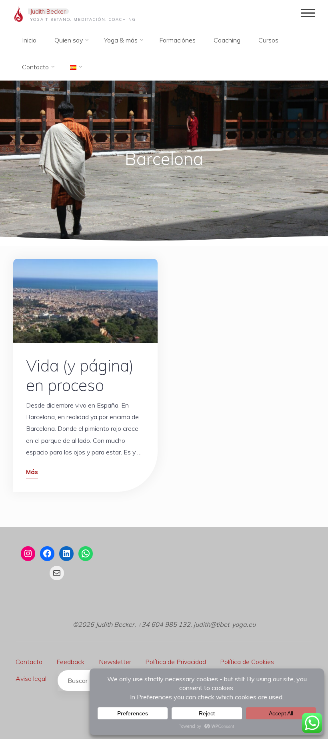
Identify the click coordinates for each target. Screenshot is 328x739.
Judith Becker (48, 11)
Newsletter (115, 662)
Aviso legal (31, 678)
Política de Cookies (247, 662)
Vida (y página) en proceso (80, 375)
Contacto (29, 662)
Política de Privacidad (175, 662)
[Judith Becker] (18, 13)
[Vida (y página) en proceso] (85, 301)
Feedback (70, 662)
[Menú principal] (308, 13)
